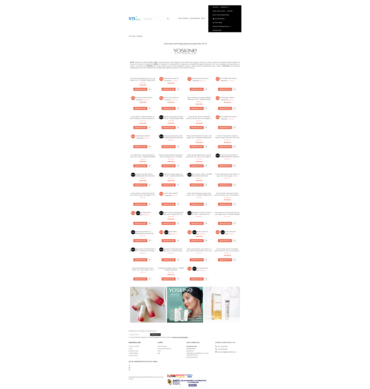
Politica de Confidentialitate (180, 337)
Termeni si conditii (134, 346)
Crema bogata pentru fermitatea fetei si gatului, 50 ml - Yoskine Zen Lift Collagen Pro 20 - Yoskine (143, 250)
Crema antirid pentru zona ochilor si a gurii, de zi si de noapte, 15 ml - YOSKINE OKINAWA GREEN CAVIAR (227, 175)
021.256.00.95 (222, 346)
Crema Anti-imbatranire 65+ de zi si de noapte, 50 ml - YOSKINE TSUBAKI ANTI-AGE (143, 79)
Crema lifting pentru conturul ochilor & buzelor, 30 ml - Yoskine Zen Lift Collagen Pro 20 (199, 213)
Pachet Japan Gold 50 (171, 193)
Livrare (131, 348)
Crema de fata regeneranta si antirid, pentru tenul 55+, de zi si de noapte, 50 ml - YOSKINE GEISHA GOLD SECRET (199, 156)
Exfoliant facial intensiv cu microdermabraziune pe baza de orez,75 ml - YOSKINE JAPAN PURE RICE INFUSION (142, 232)
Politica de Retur (162, 346)
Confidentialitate (133, 353)
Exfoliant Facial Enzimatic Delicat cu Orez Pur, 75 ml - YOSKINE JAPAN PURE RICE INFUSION (170, 175)
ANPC (159, 351)
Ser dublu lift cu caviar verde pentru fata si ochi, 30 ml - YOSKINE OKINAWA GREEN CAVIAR (142, 156)
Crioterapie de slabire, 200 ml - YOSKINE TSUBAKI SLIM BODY (171, 269)
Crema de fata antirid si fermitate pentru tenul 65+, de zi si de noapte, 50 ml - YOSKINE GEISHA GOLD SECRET (199, 117)
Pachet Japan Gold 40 (227, 97)
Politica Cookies (133, 355)
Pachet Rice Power (171, 231)
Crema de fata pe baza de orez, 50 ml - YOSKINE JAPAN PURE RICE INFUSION (170, 137)
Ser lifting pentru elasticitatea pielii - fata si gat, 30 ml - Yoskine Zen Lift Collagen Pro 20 (171, 250)
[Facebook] (129, 365)
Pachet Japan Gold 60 (143, 136)
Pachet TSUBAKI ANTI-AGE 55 (227, 117)
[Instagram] (129, 370)
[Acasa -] (135, 19)
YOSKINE (139, 36)
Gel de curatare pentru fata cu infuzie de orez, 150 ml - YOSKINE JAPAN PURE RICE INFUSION (170, 117)
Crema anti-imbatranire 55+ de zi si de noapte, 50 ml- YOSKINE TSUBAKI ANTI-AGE (199, 137)
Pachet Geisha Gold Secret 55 (199, 78)
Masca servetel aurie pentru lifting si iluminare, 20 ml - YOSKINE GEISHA (199, 98)
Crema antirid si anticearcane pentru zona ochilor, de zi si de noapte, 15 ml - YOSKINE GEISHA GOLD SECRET (142, 194)
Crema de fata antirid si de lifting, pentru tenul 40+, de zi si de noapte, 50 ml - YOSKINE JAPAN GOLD (227, 250)
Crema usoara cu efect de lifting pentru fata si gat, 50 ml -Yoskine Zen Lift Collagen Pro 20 (171, 213)
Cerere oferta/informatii (164, 348)
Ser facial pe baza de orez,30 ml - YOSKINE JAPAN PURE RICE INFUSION (227, 156)
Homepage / (132, 36)
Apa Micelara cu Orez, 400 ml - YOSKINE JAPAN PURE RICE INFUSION (199, 175)
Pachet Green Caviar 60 (170, 78)
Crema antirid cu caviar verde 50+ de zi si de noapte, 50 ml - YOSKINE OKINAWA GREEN (227, 213)
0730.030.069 (222, 349)
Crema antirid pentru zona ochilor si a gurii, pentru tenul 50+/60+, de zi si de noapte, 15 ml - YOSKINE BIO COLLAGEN (199, 250)
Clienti (160, 342)
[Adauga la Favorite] (150, 89)
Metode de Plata (133, 351)
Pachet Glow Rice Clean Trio (199, 231)
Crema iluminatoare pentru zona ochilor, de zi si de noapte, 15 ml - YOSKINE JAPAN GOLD (143, 269)
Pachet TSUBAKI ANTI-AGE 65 (227, 78)
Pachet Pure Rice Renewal (227, 231)
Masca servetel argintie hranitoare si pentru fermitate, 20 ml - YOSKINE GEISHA (171, 156)
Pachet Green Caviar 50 (170, 97)
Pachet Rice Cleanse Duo (143, 212)
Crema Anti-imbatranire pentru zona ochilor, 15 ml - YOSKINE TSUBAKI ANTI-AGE (199, 194)
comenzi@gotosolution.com (226, 352)
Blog (159, 353)
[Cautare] (167, 18)
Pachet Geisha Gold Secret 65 (142, 97)
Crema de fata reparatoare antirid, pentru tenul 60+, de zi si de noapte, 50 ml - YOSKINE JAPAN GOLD (227, 194)
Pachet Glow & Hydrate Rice (199, 268)
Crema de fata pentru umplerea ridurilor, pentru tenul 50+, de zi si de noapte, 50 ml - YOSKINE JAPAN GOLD (227, 137)
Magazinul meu (135, 342)
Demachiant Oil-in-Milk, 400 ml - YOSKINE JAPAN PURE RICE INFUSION (143, 175)
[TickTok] (129, 368)
